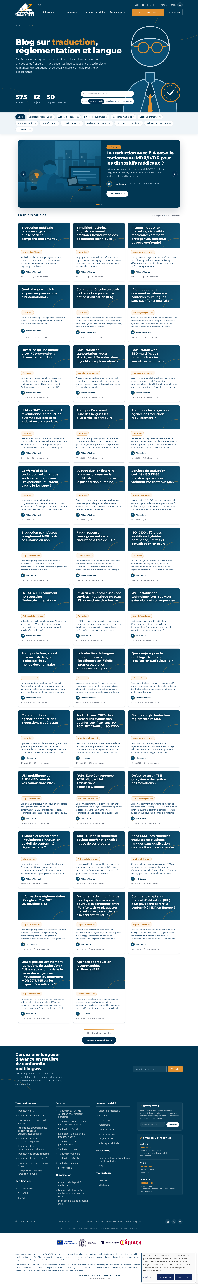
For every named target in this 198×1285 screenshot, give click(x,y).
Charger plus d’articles (97, 1040)
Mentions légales (133, 1221)
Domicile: (20, 26)
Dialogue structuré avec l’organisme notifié (30, 1172)
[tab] (96, 204)
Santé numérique (107, 1134)
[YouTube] (180, 1221)
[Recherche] (40, 5)
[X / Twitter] (173, 1221)
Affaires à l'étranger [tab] (68, 117)
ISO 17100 (23, 1193)
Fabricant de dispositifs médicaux (70, 1184)
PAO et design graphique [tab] (128, 123)
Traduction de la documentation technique (31, 1147)
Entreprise (139, 5)
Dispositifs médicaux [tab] (123, 117)
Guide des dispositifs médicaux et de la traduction (114, 1159)
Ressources (152, 5)
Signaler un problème (26, 1221)
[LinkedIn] (167, 1221)
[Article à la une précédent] (23, 174)
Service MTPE (65, 1167)
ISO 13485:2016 (25, 1188)
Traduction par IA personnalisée (67, 1143)
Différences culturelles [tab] (95, 117)
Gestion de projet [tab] (27, 123)
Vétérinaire (104, 1124)
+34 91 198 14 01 (146, 1147)
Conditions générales (93, 1221)
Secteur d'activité (106, 1103)
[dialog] (168, 1267)
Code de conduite (114, 1221)
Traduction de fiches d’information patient (28, 1140)
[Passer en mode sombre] (180, 4)
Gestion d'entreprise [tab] (150, 117)
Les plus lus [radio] (127, 101)
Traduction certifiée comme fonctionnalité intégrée (72, 1123)
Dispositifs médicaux (109, 1110)
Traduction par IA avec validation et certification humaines (70, 1113)
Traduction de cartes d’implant (33, 1153)
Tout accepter (183, 1277)
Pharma (103, 1115)
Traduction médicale (68, 1129)
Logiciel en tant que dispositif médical (73, 1202)
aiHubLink (104, 1184)
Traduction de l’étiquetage (31, 1115)
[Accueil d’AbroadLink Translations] (24, 9)
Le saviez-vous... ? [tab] (71, 123)
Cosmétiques (105, 1120)
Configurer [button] (148, 1277)
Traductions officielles (69, 1158)
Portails (164, 5)
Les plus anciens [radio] (112, 101)
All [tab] (20, 117)
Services (71, 12)
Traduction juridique (68, 1163)
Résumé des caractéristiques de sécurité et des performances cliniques (32, 1130)
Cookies (77, 1221)
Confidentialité (64, 1221)
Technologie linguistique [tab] (158, 123)
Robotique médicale (109, 1143)
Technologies (117, 12)
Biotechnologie (106, 1129)
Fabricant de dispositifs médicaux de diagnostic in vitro (71, 1193)
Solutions (48, 12)
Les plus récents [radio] (96, 101)
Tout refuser (165, 1277)
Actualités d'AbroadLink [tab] (41, 117)
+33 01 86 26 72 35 (147, 1166)
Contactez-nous (174, 12)
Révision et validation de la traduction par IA (71, 1135)
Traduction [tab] (24, 129)
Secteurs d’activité (94, 12)
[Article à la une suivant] (175, 174)
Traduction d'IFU (26, 1110)
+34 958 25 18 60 (146, 1183)
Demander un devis (150, 12)
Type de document (26, 1103)
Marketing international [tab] (98, 123)
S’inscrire (175, 1069)
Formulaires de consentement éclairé (33, 1164)
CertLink (103, 1180)
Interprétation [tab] (49, 123)
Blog (101, 1165)
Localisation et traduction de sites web (32, 1121)
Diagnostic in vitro (108, 1138)
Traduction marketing (69, 1153)
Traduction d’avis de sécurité (32, 1158)
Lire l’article (115, 199)
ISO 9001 (22, 1197)
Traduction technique (69, 1149)
